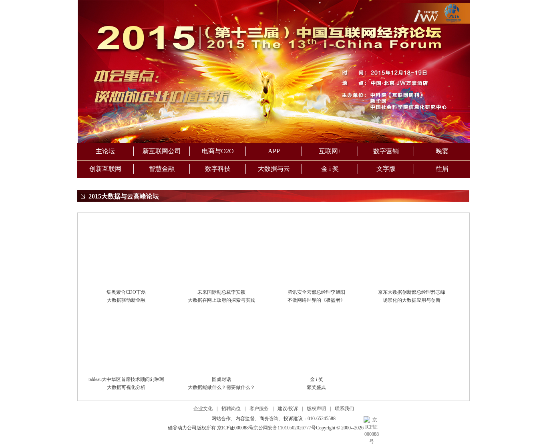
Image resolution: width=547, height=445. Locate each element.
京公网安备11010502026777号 (284, 428)
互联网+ (330, 151)
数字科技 (218, 168)
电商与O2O (218, 151)
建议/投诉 (288, 408)
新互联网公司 (162, 151)
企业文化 (203, 408)
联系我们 (344, 408)
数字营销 (386, 151)
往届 (442, 168)
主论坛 (105, 151)
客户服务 (259, 408)
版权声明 (316, 408)
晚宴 (442, 151)
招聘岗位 (231, 408)
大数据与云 (274, 168)
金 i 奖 (330, 168)
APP (274, 151)
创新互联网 (105, 168)
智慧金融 (162, 168)
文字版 (386, 168)
